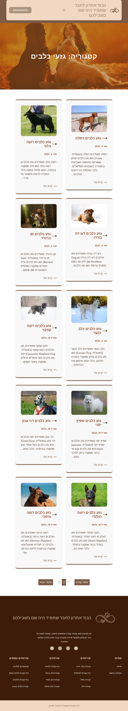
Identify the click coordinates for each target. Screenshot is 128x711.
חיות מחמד (49, 686)
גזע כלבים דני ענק (36, 421)
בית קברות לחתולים (82, 673)
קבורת (57, 686)
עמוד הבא (45, 582)
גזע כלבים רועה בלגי (38, 144)
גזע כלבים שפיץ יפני (88, 423)
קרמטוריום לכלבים (20, 666)
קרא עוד (97, 182)
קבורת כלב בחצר (52, 673)
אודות (119, 666)
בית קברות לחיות (52, 666)
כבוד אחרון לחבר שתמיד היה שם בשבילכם (90, 10)
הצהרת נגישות (115, 673)
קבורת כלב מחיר (53, 679)
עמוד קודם (82, 582)
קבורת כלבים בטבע (20, 686)
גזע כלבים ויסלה (88, 138)
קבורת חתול (85, 679)
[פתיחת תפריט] (64, 10)
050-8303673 (20, 10)
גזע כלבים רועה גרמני (39, 515)
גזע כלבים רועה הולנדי (89, 515)
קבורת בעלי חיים (83, 666)
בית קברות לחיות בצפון (18, 673)
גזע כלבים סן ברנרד (40, 236)
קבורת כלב (86, 686)
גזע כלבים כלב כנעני (89, 331)
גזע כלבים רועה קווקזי (39, 328)
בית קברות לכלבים (20, 679)
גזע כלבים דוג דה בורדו (88, 235)
